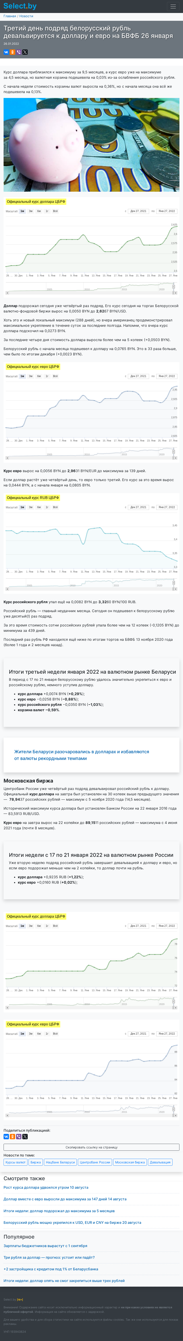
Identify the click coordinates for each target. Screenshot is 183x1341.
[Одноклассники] (12, 52)
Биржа (36, 1162)
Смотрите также (24, 1178)
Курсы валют (15, 1162)
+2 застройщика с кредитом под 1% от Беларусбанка (51, 1269)
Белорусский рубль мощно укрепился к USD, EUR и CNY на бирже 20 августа (72, 1222)
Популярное (19, 1237)
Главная (10, 16)
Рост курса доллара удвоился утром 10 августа (46, 1187)
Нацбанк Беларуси (60, 1162)
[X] (25, 52)
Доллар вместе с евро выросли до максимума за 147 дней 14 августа (65, 1199)
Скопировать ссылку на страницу (92, 1147)
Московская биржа (130, 1162)
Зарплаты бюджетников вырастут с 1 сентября (45, 1245)
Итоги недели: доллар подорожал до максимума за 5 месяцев (59, 1211)
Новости (26, 16)
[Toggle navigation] (173, 6)
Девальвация (160, 1162)
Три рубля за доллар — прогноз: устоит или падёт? (49, 1257)
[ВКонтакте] (6, 52)
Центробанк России (95, 1162)
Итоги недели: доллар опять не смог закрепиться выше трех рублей (64, 1280)
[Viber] (18, 52)
